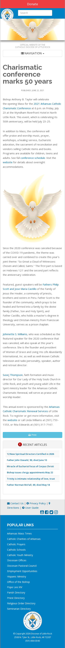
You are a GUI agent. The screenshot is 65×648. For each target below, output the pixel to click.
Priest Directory (16, 598)
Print (34, 435)
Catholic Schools (16, 549)
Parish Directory (16, 592)
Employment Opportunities (22, 571)
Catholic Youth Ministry (20, 555)
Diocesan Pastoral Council (22, 565)
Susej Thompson (13, 375)
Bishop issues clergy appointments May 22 (30, 472)
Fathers (48, 284)
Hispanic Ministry (16, 576)
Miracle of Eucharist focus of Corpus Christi (30, 466)
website (7, 162)
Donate (32, 4)
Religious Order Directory (21, 603)
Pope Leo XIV (14, 587)
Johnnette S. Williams (15, 334)
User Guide (31, 507)
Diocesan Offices (16, 560)
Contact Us (17, 503)
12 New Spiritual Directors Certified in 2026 (30, 454)
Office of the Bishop (18, 582)
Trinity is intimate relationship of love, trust (31, 478)
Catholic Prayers (16, 544)
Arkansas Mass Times (19, 533)
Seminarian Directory (19, 608)
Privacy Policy (37, 503)
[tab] (32, 53)
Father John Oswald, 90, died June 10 (27, 460)
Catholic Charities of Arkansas (24, 539)
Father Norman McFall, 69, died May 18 (28, 484)
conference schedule (32, 158)
